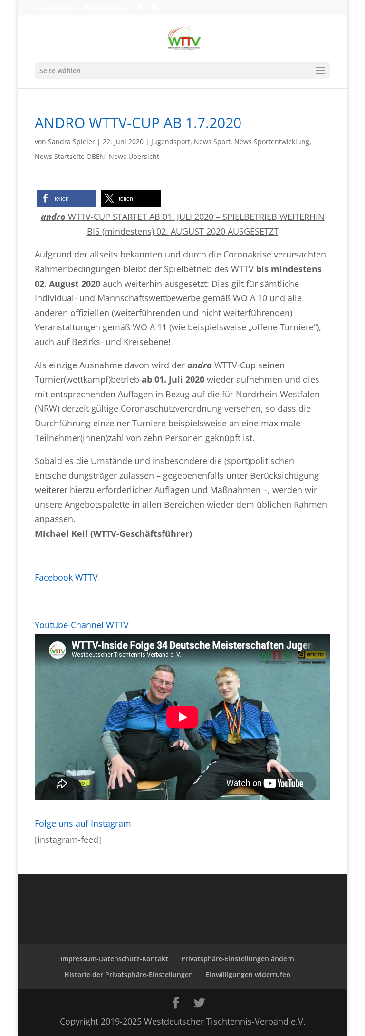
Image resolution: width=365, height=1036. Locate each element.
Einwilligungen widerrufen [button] (248, 974)
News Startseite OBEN (70, 156)
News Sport (212, 141)
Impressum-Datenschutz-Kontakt (114, 958)
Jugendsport (170, 141)
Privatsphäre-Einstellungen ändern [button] (237, 958)
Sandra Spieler (71, 141)
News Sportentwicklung (271, 141)
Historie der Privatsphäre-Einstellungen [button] (128, 974)
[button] (66, 198)
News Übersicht (134, 156)
